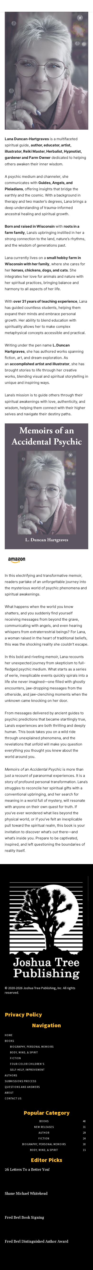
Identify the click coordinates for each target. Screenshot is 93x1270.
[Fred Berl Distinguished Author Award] (80, 1247)
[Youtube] (63, 1002)
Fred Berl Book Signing (24, 1217)
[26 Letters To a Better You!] (80, 1175)
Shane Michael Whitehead (26, 1193)
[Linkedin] (46, 1002)
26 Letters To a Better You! (27, 1169)
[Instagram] (38, 1002)
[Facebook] (30, 1002)
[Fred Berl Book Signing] (80, 1223)
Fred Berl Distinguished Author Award (36, 1241)
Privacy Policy (23, 1014)
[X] (55, 1002)
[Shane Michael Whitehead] (80, 1199)
